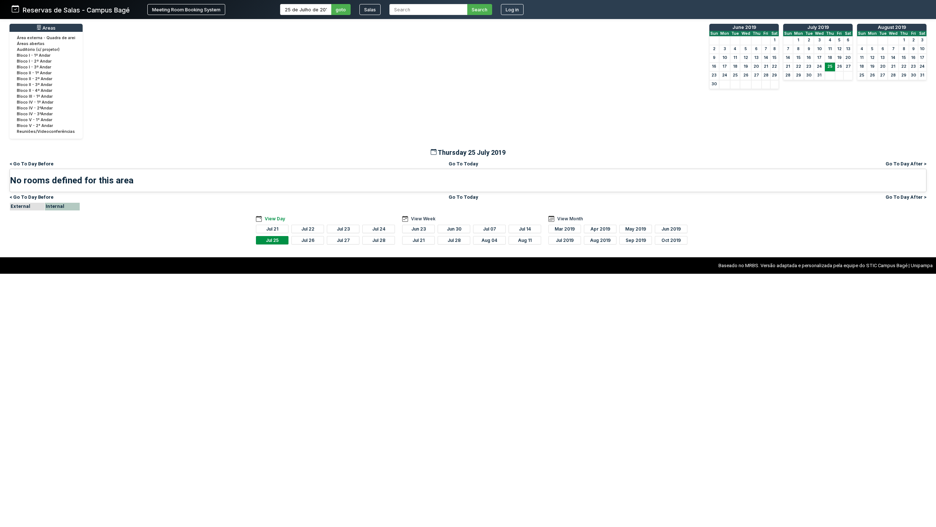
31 (819, 75)
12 (746, 57)
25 (735, 75)
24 (724, 75)
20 (756, 66)
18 (735, 66)
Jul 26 (307, 240)
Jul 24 (378, 229)
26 (745, 75)
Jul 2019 (565, 240)
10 (724, 57)
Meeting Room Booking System (186, 9)
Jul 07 (489, 229)
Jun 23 (418, 229)
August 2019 (892, 27)
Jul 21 (272, 229)
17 (724, 66)
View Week (423, 218)
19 (746, 66)
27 (756, 75)
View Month (570, 218)
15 (774, 57)
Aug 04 (489, 240)
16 (714, 66)
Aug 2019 (600, 240)
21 (766, 66)
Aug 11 (525, 240)
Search (479, 9)
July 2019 (818, 27)
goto (341, 9)
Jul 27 (343, 240)
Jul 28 (378, 240)
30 (714, 84)
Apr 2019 (600, 229)
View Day (275, 218)
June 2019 (744, 27)
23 (714, 75)
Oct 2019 (671, 240)
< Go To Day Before (31, 164)
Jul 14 (525, 229)
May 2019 (635, 229)
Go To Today (463, 164)
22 (774, 66)
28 (766, 75)
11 (735, 57)
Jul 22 (307, 229)
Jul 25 (272, 240)
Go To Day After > (906, 164)
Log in (512, 9)
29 (774, 75)
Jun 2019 (671, 229)
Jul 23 (343, 229)
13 (756, 57)
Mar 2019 (565, 229)
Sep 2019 (636, 240)
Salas (370, 9)
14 (766, 57)
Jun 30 (454, 229)
